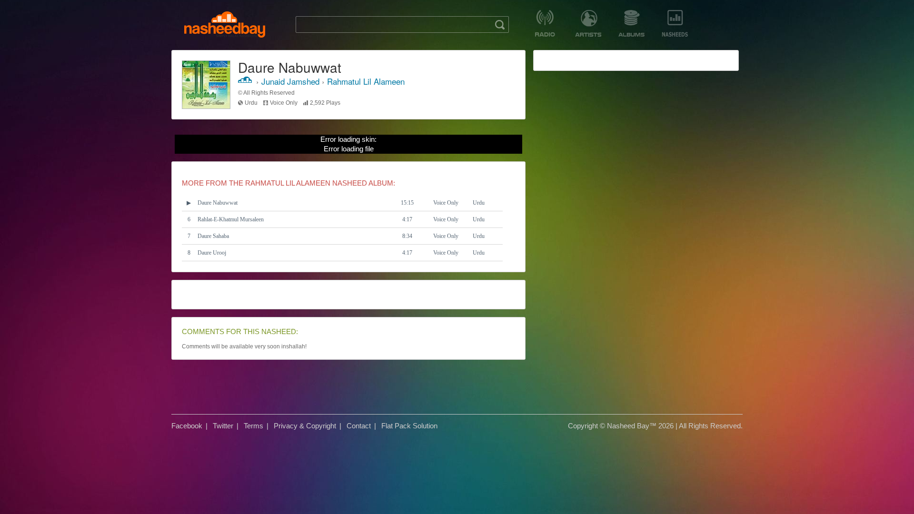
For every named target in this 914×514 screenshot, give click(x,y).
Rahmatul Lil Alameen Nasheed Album (319, 183)
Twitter (223, 426)
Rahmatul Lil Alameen (366, 81)
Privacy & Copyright (305, 426)
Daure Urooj (212, 252)
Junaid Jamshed (290, 81)
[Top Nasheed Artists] (588, 23)
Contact (359, 426)
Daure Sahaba (213, 236)
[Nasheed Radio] (545, 23)
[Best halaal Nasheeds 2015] (675, 23)
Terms (253, 426)
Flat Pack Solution (409, 426)
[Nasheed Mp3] (224, 24)
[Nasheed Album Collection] (631, 23)
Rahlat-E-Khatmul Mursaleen (231, 219)
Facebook (186, 426)
